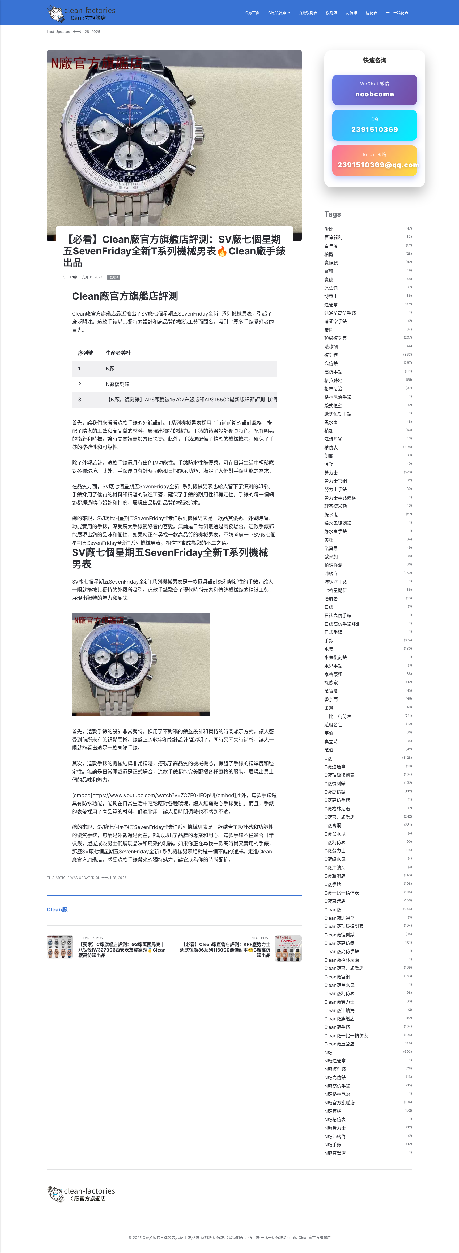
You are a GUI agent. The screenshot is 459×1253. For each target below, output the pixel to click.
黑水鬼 (331, 422)
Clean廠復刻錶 (339, 934)
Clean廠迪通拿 (339, 918)
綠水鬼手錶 (335, 531)
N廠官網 (332, 1111)
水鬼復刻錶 (335, 657)
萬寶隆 (331, 691)
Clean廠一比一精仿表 (346, 1035)
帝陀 (328, 330)
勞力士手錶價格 (340, 498)
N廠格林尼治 (337, 1094)
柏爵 (328, 254)
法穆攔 (331, 346)
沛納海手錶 (335, 582)
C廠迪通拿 (335, 767)
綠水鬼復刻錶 (337, 523)
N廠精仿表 (335, 1119)
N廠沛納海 (335, 1136)
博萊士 (331, 296)
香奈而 (331, 699)
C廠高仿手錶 (337, 800)
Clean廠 (70, 277)
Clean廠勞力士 (339, 1002)
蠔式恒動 (333, 405)
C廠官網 (332, 825)
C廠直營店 (335, 901)
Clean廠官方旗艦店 (344, 968)
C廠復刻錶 (335, 783)
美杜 (328, 540)
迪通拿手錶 (335, 321)
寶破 (328, 279)
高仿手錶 (333, 372)
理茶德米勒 (335, 506)
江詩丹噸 (333, 439)
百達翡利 (333, 237)
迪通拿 (331, 305)
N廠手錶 (332, 1144)
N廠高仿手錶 (337, 1086)
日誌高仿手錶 (337, 615)
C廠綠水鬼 (335, 859)
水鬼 (328, 649)
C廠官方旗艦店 (339, 817)
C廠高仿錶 (335, 792)
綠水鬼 (331, 514)
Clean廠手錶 (337, 1027)
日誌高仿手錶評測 (342, 624)
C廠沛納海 (335, 867)
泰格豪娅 (333, 674)
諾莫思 (331, 548)
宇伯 (328, 733)
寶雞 (328, 271)
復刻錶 (331, 13)
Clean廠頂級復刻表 (344, 926)
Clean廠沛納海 (339, 1010)
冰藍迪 (331, 288)
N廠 (328, 1052)
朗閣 (328, 456)
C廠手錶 (332, 884)
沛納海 (331, 573)
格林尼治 (333, 388)
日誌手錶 (333, 632)
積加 (328, 430)
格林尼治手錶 (337, 397)
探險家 (331, 682)
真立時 (331, 741)
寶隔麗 (331, 262)
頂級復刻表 (307, 13)
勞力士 (331, 473)
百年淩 (331, 246)
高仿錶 (351, 13)
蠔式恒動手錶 (337, 414)
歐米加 (331, 556)
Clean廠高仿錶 (339, 943)
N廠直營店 (335, 1153)
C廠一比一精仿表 (341, 893)
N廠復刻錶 (335, 1069)
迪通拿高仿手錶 (340, 313)
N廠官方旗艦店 (339, 1102)
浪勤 (328, 464)
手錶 (328, 640)
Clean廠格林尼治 (341, 960)
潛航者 (331, 599)
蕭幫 (328, 708)
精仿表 (371, 13)
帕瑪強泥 (333, 565)
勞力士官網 (335, 481)
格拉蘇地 (333, 380)
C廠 (328, 758)
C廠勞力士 (335, 850)
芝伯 (328, 750)
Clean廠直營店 (339, 1044)
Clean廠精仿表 (339, 993)
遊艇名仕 (333, 724)
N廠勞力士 (335, 1128)
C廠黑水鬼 (335, 834)
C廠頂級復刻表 (339, 775)
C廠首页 (252, 13)
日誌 (328, 607)
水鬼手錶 (333, 666)
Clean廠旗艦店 (339, 1018)
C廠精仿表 (335, 842)
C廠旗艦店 (335, 876)
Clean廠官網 (337, 976)
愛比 (328, 229)
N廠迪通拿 (335, 1061)
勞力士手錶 (335, 489)
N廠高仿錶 (335, 1077)
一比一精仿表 (397, 13)
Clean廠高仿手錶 (341, 951)
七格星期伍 (335, 590)
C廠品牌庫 (277, 13)
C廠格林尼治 (337, 808)
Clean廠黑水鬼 (339, 985)
